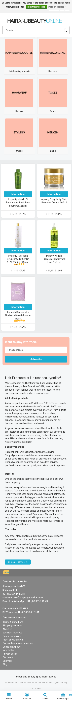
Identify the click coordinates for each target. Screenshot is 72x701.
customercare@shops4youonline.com (23, 597)
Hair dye (19, 111)
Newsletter (8, 650)
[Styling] (19, 132)
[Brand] (53, 132)
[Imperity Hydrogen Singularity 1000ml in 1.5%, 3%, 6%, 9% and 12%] (18, 235)
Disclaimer (8, 657)
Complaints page (12, 646)
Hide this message (36, 7)
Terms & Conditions (13, 622)
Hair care (52, 71)
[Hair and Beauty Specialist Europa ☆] (35, 19)
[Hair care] (53, 52)
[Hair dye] (19, 92)
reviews (38, 688)
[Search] (65, 30)
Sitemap (7, 660)
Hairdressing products (19, 71)
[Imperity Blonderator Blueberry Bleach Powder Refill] (18, 291)
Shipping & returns (12, 625)
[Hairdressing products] (19, 52)
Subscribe (36, 359)
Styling (19, 151)
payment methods (12, 632)
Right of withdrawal (13, 639)
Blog (5, 664)
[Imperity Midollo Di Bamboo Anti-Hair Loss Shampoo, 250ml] (18, 178)
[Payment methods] (6, 572)
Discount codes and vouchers (18, 643)
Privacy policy (10, 653)
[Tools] (53, 92)
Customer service (16, 562)
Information (18, 194)
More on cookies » (57, 7)
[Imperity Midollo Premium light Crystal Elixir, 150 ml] (54, 235)
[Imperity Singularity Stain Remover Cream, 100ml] (54, 178)
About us (7, 629)
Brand (53, 151)
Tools (53, 111)
